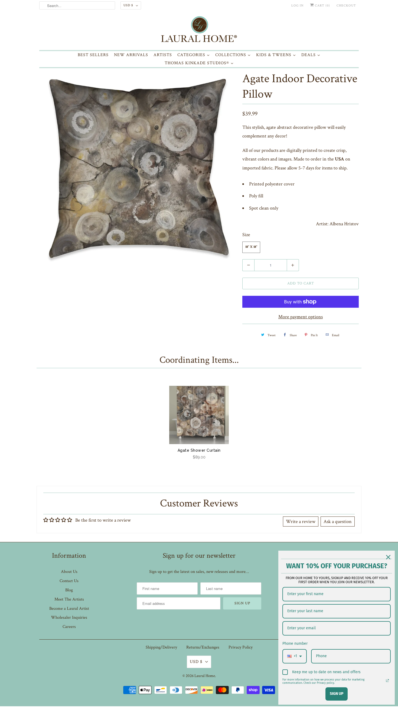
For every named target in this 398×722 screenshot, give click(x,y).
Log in (297, 6)
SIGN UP (336, 693)
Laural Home (204, 675)
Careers (69, 627)
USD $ (128, 5)
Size (246, 235)
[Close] (388, 557)
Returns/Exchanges (202, 647)
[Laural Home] (199, 30)
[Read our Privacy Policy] (387, 680)
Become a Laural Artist (69, 608)
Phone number (295, 643)
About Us (69, 572)
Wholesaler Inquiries (69, 617)
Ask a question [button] (338, 521)
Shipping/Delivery (161, 647)
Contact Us (69, 581)
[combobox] (294, 656)
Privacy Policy (241, 647)
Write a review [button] (300, 521)
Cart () (322, 6)
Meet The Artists (69, 599)
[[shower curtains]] (138, 168)
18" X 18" (251, 247)
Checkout (346, 6)
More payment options (300, 317)
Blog (69, 590)
